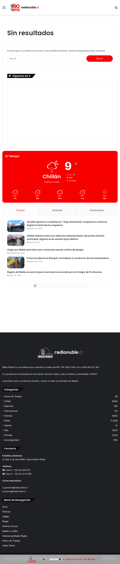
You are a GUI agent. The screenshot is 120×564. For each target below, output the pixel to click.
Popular (20, 210)
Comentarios (97, 210)
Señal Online (8, 545)
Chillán (7, 401)
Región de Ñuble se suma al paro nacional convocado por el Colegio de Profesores (54, 272)
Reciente (57, 210)
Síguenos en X (21, 76)
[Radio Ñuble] (24, 7)
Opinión (8, 425)
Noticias (8, 416)
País (6, 430)
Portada (8, 435)
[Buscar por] (116, 8)
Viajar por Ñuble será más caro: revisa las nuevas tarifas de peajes (45, 249)
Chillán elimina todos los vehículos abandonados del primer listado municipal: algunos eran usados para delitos (65, 237)
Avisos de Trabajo (13, 396)
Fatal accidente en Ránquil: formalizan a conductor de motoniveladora (68, 258)
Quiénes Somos (10, 526)
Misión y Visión (10, 531)
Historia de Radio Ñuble (14, 536)
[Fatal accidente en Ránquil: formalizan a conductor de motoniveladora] (15, 262)
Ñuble (7, 420)
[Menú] (3, 8)
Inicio (5, 507)
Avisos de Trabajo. (11, 540)
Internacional (10, 411)
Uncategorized (11, 440)
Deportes (8, 406)
